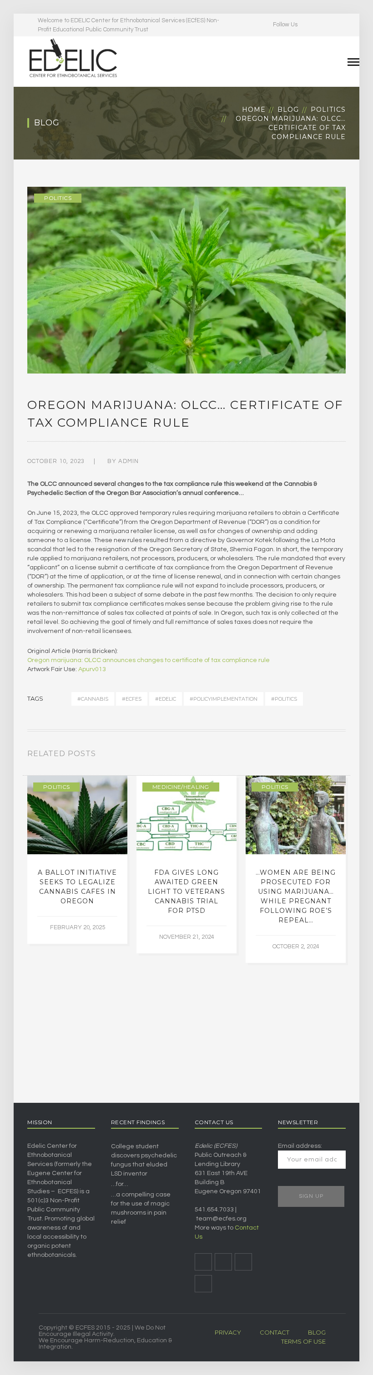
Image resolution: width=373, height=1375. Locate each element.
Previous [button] (332, 755)
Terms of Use (303, 1341)
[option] (77, 860)
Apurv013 (92, 669)
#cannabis (92, 699)
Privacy (228, 1332)
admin (128, 461)
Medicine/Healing (180, 786)
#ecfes (131, 699)
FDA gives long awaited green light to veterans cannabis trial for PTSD (186, 891)
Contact (274, 1332)
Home (254, 109)
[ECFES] (72, 58)
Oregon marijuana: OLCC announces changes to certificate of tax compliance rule (148, 660)
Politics (328, 109)
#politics (284, 699)
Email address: (300, 1146)
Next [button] (343, 755)
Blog (288, 109)
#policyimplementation (223, 699)
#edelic (165, 699)
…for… (119, 1184)
